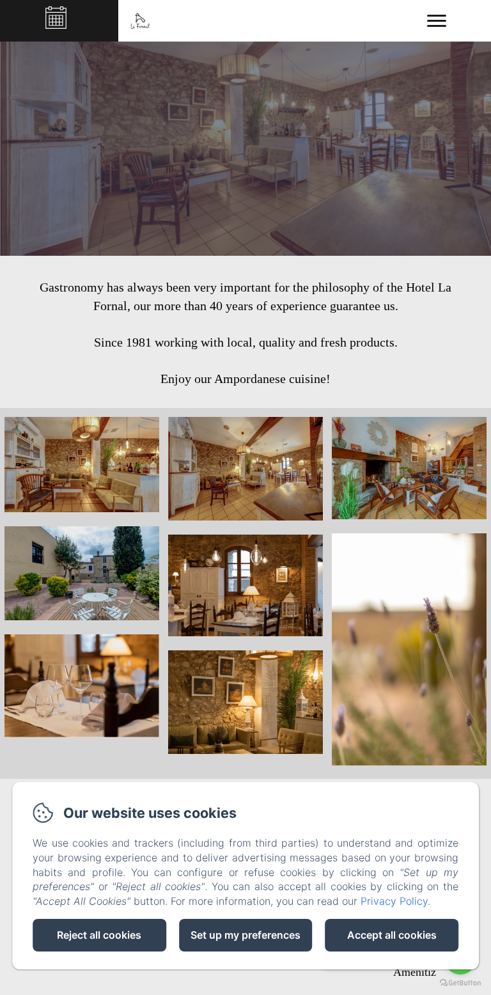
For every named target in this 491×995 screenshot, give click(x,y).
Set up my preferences (245, 934)
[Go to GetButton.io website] (460, 982)
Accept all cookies (392, 934)
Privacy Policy (394, 901)
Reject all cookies (99, 934)
